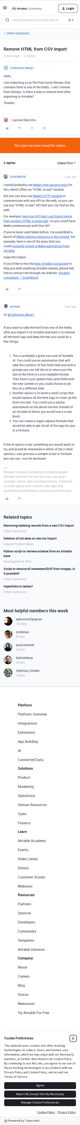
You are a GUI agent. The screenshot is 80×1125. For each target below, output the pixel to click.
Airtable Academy (32, 840)
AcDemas (22, 632)
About (22, 967)
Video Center (28, 858)
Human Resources (32, 804)
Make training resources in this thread (42, 237)
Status (23, 994)
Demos (23, 868)
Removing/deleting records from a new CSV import (39, 525)
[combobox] (40, 20)
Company (25, 958)
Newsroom (26, 1003)
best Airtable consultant (51, 263)
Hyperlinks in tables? (18, 586)
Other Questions (18, 33)
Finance (24, 823)
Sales (22, 813)
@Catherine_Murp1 (20, 314)
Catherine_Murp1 (22, 68)
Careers (24, 976)
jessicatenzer (25, 645)
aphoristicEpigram (29, 619)
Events (23, 849)
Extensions (26, 732)
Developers (26, 922)
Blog (21, 985)
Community (27, 931)
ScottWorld (18, 176)
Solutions (25, 768)
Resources (26, 894)
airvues (15, 306)
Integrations (27, 723)
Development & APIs (18, 561)
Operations (26, 795)
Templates (26, 940)
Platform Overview (32, 714)
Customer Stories (31, 877)
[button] (5, 9)
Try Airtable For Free (33, 1012)
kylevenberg (24, 658)
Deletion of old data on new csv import (30, 538)
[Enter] (7, 20)
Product (24, 777)
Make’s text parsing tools (50, 185)
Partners (24, 904)
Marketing (26, 786)
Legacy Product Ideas (19, 544)
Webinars (25, 886)
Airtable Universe (31, 949)
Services (24, 913)
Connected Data (31, 759)
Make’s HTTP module (47, 196)
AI (19, 750)
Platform (25, 705)
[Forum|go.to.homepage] (27, 8)
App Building (28, 741)
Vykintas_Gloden (28, 670)
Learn (22, 831)
